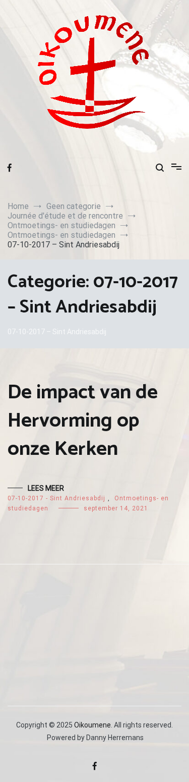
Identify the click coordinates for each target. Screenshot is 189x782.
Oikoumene (92, 725)
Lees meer (46, 488)
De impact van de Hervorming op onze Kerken (83, 421)
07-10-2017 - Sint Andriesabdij (56, 498)
